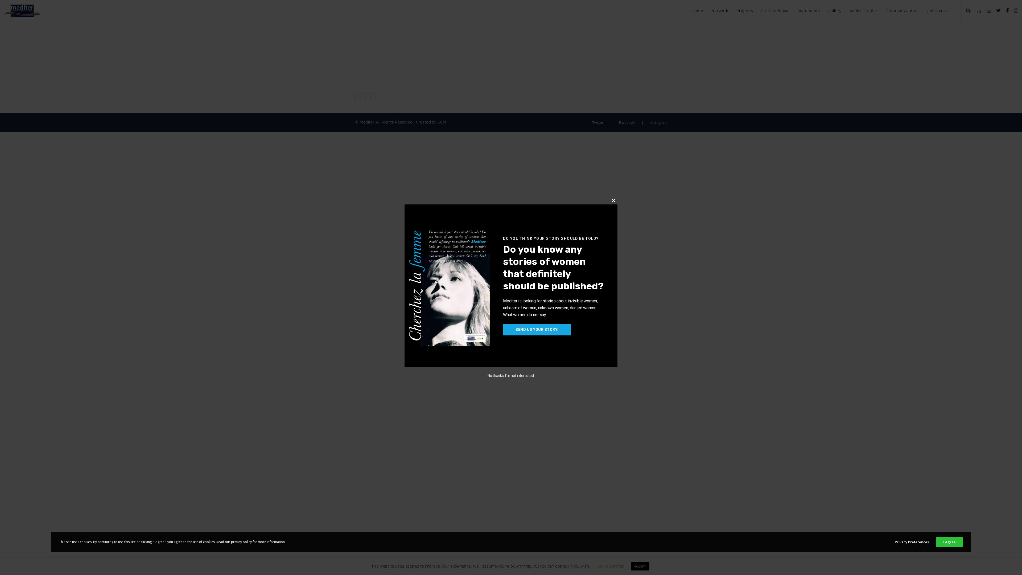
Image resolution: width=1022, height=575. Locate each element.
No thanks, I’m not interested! (511, 375)
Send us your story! (537, 329)
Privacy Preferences (912, 542)
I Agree (949, 542)
